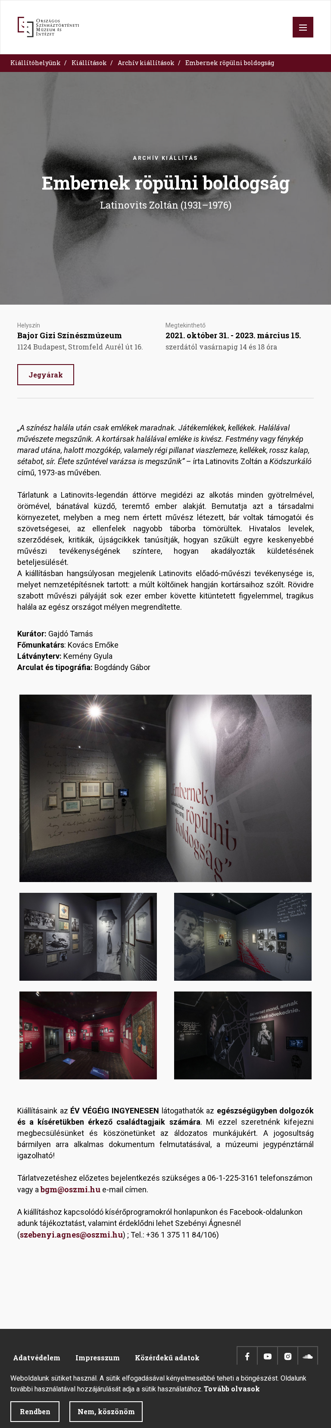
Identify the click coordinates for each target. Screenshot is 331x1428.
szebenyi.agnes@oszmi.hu (71, 1234)
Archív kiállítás (165, 158)
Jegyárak (45, 374)
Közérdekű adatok (167, 1357)
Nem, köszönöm (106, 1411)
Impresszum (97, 1357)
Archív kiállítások (146, 63)
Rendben (35, 1411)
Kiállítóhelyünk (35, 63)
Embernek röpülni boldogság (229, 63)
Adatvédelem (36, 1357)
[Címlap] (48, 27)
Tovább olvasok (232, 1388)
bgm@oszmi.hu (70, 1189)
